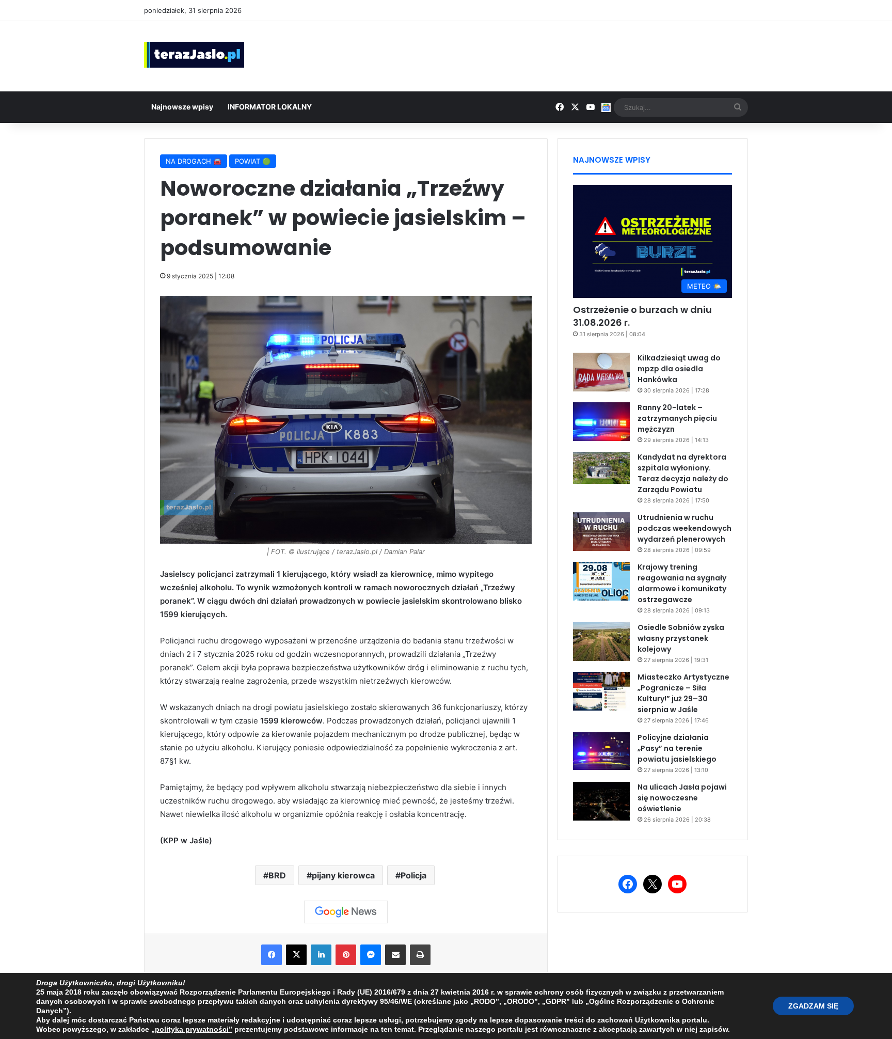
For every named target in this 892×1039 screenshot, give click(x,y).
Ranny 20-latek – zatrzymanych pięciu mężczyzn (677, 418)
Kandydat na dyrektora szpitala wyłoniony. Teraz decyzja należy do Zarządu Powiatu (683, 473)
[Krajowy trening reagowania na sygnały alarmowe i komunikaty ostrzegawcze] (601, 581)
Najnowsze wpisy (182, 106)
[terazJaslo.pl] (194, 55)
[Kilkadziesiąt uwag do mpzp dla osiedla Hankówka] (601, 372)
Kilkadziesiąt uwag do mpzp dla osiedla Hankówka (679, 369)
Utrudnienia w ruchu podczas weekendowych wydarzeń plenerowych (684, 528)
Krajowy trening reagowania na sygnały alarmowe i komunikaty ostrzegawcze (682, 583)
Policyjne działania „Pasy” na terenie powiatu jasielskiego (677, 748)
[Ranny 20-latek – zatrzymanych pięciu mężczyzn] (601, 421)
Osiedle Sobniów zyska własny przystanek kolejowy (681, 638)
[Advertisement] (549, 55)
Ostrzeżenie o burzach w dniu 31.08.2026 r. (642, 316)
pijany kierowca (343, 875)
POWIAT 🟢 (252, 161)
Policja (413, 875)
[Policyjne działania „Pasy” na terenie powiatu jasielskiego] (601, 751)
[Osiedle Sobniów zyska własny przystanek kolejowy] (601, 641)
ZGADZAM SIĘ (813, 1006)
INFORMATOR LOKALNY (270, 106)
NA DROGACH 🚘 (193, 161)
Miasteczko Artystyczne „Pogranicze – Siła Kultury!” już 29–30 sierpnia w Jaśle (683, 693)
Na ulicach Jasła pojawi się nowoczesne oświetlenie (682, 798)
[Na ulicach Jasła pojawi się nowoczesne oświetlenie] (601, 801)
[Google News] (346, 912)
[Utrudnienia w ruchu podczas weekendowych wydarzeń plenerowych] (601, 531)
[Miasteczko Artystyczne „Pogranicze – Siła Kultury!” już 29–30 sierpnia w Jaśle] (601, 691)
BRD (277, 875)
